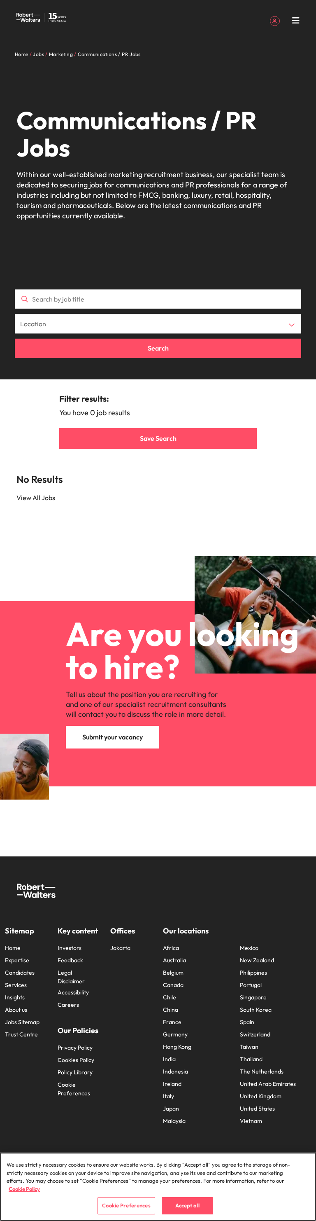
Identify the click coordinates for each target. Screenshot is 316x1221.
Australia (174, 960)
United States (257, 1108)
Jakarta (120, 948)
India (169, 1059)
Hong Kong (177, 1046)
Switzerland (255, 1034)
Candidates (20, 972)
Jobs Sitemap (22, 1022)
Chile (169, 997)
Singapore (253, 997)
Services (16, 985)
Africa (171, 948)
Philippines (253, 972)
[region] (158, 1187)
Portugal (251, 985)
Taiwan (249, 1046)
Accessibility (73, 992)
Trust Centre (21, 1034)
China (170, 1009)
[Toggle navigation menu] (296, 20)
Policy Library (75, 1072)
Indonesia (175, 1071)
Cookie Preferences (74, 1089)
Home (13, 948)
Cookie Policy (24, 1189)
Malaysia (174, 1121)
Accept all (187, 1205)
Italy (168, 1096)
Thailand (251, 1059)
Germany (175, 1034)
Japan (171, 1108)
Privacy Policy (75, 1047)
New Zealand (257, 960)
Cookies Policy (76, 1060)
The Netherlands (261, 1071)
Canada (173, 985)
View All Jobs (35, 498)
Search (158, 348)
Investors (69, 948)
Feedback (70, 960)
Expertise (17, 960)
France (172, 1022)
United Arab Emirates (268, 1084)
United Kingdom (260, 1096)
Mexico (249, 948)
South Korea (256, 1009)
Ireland (172, 1084)
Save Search (158, 438)
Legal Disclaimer (71, 977)
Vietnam (251, 1121)
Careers (68, 1004)
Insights (15, 997)
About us (16, 1009)
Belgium (173, 972)
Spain (247, 1022)
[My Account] (275, 20)
